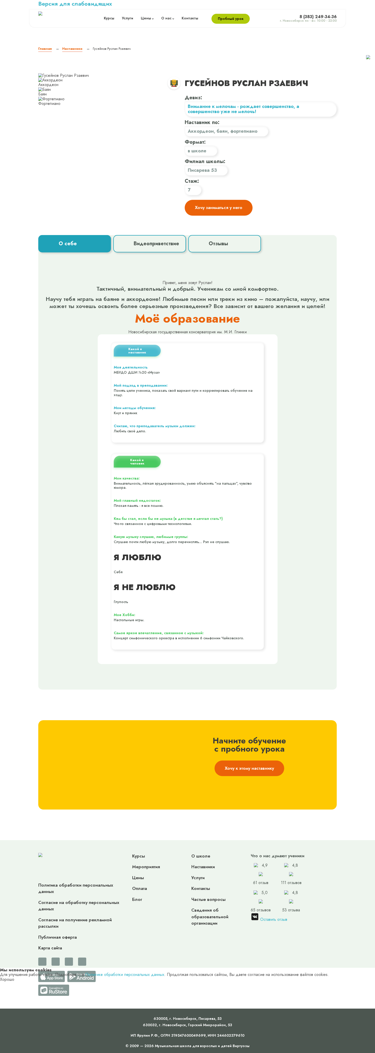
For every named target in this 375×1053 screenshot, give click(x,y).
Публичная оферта (57, 937)
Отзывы (218, 243)
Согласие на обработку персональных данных (78, 905)
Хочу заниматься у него (218, 207)
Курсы (109, 18)
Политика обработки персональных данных (75, 888)
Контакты (190, 18)
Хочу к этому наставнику (249, 768)
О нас (166, 18)
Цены (146, 18)
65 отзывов (261, 901)
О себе (68, 243)
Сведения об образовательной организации (209, 916)
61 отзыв (260, 874)
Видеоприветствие (156, 243)
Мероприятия (146, 867)
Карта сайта (50, 948)
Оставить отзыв (273, 919)
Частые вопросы (208, 899)
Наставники (203, 867)
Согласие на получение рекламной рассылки (75, 923)
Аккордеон (201, 131)
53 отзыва (291, 901)
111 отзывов (291, 874)
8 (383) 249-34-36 (318, 17)
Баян (222, 131)
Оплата (139, 888)
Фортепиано (243, 131)
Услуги (127, 18)
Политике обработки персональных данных (124, 974)
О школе (200, 856)
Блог (137, 899)
